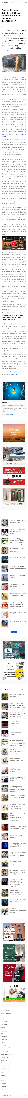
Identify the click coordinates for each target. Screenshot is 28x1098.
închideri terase (14, 374)
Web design (4, 1031)
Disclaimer (4, 1021)
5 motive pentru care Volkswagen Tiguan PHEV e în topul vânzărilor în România (18, 826)
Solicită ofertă (4, 1024)
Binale (2, 1081)
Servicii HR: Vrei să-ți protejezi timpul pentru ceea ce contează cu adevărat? (18, 522)
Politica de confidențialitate (8, 1016)
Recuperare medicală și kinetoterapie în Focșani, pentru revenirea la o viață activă (17, 761)
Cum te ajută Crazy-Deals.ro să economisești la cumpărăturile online (17, 586)
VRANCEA (4, 2)
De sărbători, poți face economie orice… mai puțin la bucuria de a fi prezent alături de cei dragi (18, 789)
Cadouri (3, 1042)
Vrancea (5, 24)
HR (2, 1089)
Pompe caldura (5, 1057)
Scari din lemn (5, 1065)
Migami (3, 1075)
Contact (3, 1027)
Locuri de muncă (5, 1048)
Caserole (3, 1083)
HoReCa (3, 1045)
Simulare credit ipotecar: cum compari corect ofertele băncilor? (18, 531)
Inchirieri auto (4, 1051)
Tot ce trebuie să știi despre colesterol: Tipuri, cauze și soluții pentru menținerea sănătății (17, 605)
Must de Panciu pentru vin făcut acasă (17, 695)
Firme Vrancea (5, 1010)
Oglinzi (3, 1072)
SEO (2, 1034)
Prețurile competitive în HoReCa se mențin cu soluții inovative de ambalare (17, 892)
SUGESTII (13, 414)
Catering (3, 1086)
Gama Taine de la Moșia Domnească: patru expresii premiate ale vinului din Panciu (18, 705)
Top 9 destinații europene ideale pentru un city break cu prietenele (18, 910)
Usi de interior (5, 1068)
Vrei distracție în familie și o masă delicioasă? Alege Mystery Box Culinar (17, 806)
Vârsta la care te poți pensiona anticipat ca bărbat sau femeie (18, 567)
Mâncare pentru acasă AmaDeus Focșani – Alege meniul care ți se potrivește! (17, 751)
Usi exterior (4, 1060)
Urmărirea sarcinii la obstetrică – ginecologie (18, 576)
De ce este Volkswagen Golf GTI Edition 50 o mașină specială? (17, 778)
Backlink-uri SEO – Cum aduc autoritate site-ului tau (18, 558)
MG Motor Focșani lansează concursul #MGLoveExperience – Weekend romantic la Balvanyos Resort (17, 817)
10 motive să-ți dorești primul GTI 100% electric (17, 722)
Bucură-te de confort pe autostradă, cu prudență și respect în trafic (17, 863)
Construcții (4, 1039)
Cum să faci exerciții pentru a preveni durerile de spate (18, 613)
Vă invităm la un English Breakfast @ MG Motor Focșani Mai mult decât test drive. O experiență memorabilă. (17, 883)
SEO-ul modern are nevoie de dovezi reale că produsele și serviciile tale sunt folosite (18, 844)
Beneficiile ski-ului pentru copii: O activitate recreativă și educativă (18, 623)
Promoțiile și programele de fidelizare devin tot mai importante (17, 769)
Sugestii (9, 24)
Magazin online (5, 1036)
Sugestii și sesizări (6, 1013)
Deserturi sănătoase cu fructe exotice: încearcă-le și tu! (18, 594)
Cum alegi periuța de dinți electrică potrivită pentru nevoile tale (16, 835)
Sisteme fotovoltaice (6, 1063)
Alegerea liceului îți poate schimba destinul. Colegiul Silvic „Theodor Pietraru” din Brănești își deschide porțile (17, 541)
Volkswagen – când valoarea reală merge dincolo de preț (17, 796)
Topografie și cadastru (7, 1054)
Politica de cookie (6, 1018)
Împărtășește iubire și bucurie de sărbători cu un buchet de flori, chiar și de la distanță (18, 854)
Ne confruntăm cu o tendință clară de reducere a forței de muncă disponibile (17, 550)
